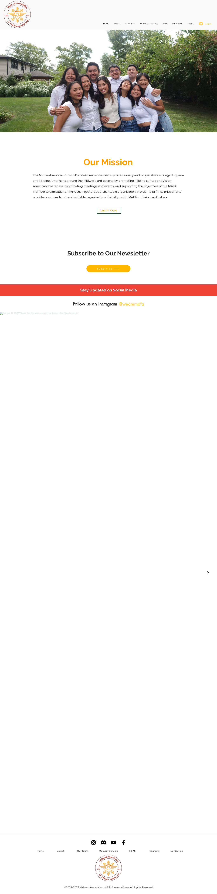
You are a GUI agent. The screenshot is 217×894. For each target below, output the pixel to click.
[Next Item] (208, 573)
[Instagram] (93, 842)
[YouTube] (113, 842)
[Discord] (103, 842)
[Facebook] (123, 842)
